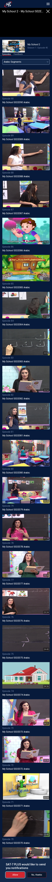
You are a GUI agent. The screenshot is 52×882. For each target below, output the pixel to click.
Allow (15, 874)
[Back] (48, 11)
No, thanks (36, 874)
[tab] (6, 54)
